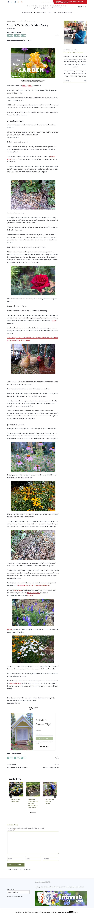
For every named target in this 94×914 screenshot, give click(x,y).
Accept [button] (71, 912)
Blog (45, 1)
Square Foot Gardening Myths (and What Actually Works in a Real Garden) (33, 803)
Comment (11, 830)
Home (43, 1)
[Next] (55, 796)
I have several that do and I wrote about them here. (32, 585)
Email (28, 858)
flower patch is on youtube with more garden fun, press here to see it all (69, 2)
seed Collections (15, 683)
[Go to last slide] (11, 796)
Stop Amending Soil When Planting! (49, 801)
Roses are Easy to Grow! (51, 765)
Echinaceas (18, 590)
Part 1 (24, 86)
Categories (11, 889)
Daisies (9, 629)
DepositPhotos (20, 896)
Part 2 (30, 86)
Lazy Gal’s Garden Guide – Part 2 (18, 765)
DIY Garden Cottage (39, 12)
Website (46, 858)
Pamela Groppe (12, 28)
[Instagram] (15, 2)
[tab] (30, 812)
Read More (76, 912)
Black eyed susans (33, 593)
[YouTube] (18, 2)
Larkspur (30, 595)
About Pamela (50, 1)
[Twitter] (12, 2)
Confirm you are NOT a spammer (19, 869)
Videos (49, 12)
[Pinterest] (22, 2)
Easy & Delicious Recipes (65, 12)
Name (10, 858)
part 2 (54, 321)
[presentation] (16, 789)
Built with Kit (44, 747)
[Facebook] (8, 2)
